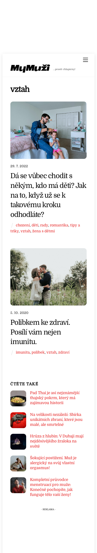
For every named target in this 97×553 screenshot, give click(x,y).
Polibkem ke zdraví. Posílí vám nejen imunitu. (40, 332)
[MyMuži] (30, 69)
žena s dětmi (43, 231)
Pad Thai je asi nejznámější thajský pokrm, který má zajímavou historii (54, 398)
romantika (59, 225)
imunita (23, 352)
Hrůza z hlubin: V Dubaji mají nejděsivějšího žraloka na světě (56, 441)
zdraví (63, 352)
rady (44, 225)
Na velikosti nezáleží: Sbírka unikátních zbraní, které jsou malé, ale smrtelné (56, 419)
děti (35, 225)
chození (23, 225)
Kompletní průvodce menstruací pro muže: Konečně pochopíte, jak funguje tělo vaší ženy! (51, 487)
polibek (38, 352)
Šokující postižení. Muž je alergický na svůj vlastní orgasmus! (53, 463)
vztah (25, 231)
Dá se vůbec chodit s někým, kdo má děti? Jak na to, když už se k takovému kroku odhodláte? (48, 195)
